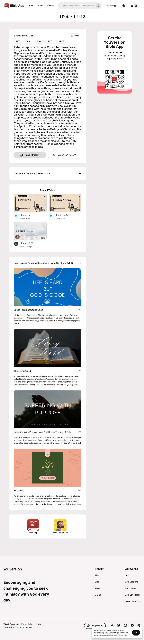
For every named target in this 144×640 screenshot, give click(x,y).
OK (136, 632)
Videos (50, 5)
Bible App (33, 532)
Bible (31, 5)
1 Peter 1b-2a (64, 215)
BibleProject (25, 218)
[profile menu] (134, 5)
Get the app (111, 5)
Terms (38, 624)
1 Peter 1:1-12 (29, 243)
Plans (40, 5)
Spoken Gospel (26, 246)
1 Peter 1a (27, 215)
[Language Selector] (124, 5)
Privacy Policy (27, 624)
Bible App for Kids (60, 532)
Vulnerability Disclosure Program (17, 627)
